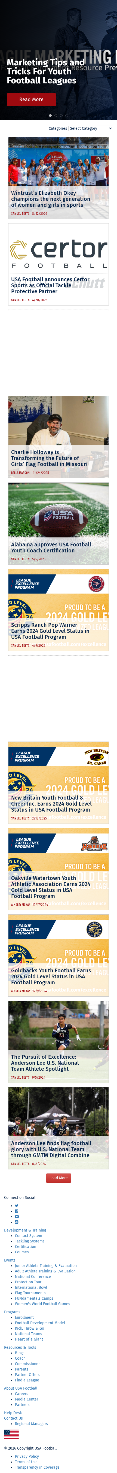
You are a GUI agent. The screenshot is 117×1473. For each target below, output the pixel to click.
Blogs (19, 1353)
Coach (20, 1358)
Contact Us (13, 1418)
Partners (22, 1404)
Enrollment (24, 1317)
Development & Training (25, 1230)
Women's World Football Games (42, 1304)
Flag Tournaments (30, 1293)
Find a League (27, 1380)
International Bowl (31, 1287)
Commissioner (27, 1364)
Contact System (28, 1235)
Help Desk (13, 1413)
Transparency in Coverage (37, 1467)
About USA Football (20, 1388)
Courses (22, 1252)
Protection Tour (28, 1282)
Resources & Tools (20, 1347)
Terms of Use (26, 1462)
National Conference (33, 1276)
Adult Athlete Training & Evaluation (45, 1271)
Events (10, 1260)
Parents (21, 1369)
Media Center (26, 1399)
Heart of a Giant (29, 1339)
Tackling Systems (30, 1241)
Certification (25, 1246)
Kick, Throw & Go (29, 1328)
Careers (21, 1394)
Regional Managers (31, 1423)
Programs (12, 1312)
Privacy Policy (27, 1456)
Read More (31, 99)
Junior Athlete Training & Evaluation (46, 1265)
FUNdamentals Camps (34, 1298)
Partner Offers (27, 1374)
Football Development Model (40, 1323)
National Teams (28, 1334)
